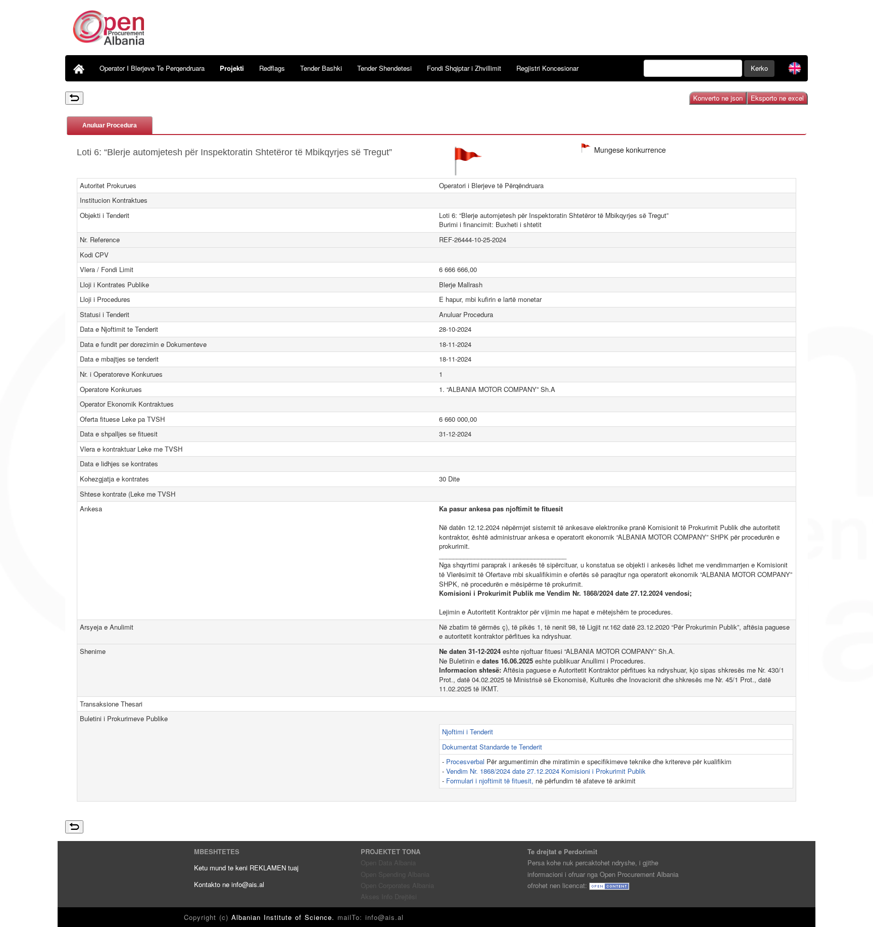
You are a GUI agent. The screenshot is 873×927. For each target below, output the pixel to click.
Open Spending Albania (395, 874)
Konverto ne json (718, 98)
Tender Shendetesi (384, 68)
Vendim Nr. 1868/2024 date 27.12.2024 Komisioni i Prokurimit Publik (546, 771)
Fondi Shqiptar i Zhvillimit (464, 68)
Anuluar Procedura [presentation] (109, 125)
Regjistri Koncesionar (547, 68)
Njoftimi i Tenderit (467, 731)
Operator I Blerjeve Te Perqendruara (152, 68)
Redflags (272, 68)
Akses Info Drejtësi (389, 896)
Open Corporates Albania (397, 885)
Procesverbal (466, 761)
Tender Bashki (321, 68)
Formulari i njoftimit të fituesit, (491, 780)
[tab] (110, 125)
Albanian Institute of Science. (284, 917)
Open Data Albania (388, 862)
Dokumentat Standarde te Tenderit (492, 747)
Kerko (759, 68)
